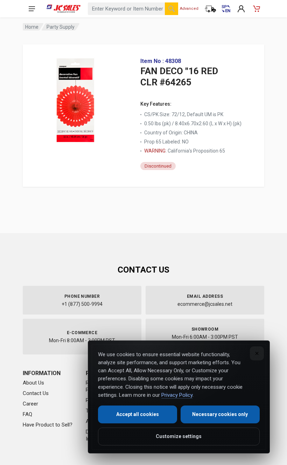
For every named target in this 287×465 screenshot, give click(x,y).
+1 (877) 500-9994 (82, 304)
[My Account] (241, 8)
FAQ (27, 414)
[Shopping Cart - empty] (256, 8)
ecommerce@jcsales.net (204, 304)
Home (31, 27)
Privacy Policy (176, 395)
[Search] (171, 8)
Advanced (189, 8)
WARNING (155, 151)
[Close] (257, 353)
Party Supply (61, 27)
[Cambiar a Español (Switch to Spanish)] (225, 8)
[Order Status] (210, 8)
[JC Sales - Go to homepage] (63, 8)
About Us (33, 383)
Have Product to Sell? (47, 425)
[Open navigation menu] (32, 8)
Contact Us (36, 393)
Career (30, 404)
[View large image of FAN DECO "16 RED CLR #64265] (75, 98)
